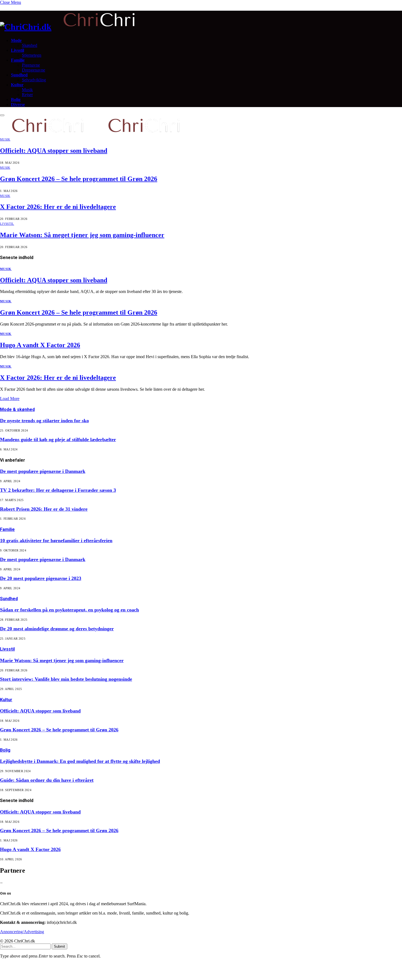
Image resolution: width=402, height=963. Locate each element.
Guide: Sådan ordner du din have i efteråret (47, 780)
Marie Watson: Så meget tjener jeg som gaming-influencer (82, 234)
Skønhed (29, 45)
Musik (27, 89)
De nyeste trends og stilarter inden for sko (44, 420)
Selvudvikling (34, 79)
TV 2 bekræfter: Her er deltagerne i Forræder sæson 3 (58, 490)
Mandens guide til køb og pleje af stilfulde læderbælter (58, 439)
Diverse (18, 104)
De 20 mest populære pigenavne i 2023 (40, 578)
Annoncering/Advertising (22, 931)
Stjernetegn (31, 55)
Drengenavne (33, 70)
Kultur (17, 84)
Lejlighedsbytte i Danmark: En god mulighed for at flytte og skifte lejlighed (80, 761)
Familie (18, 60)
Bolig (16, 99)
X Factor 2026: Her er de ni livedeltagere (58, 206)
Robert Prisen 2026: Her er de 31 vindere (44, 509)
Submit (59, 946)
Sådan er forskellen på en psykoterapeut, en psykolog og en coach (69, 610)
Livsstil (17, 50)
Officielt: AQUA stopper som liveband (53, 150)
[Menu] (2, 115)
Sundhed (19, 75)
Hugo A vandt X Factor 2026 (40, 345)
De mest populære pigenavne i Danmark (42, 471)
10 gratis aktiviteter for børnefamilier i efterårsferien (56, 540)
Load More (9, 398)
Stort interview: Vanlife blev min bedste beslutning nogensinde (66, 679)
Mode (16, 40)
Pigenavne (31, 65)
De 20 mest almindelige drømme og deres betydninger (57, 628)
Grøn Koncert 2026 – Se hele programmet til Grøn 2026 (78, 178)
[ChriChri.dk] (201, 21)
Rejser (27, 94)
